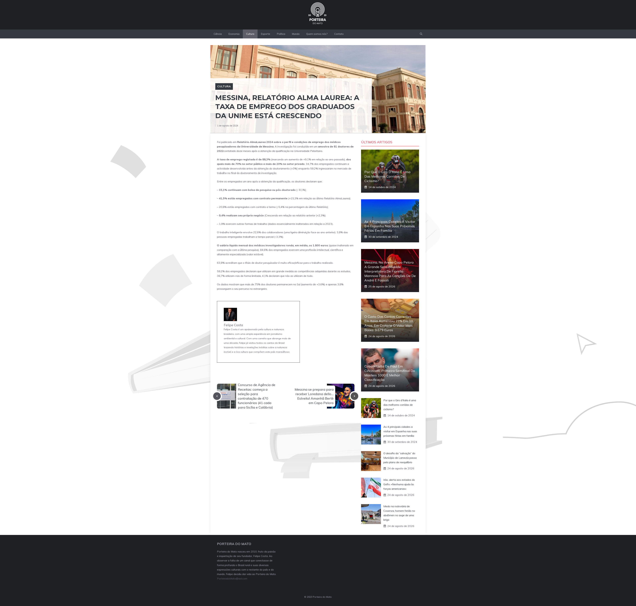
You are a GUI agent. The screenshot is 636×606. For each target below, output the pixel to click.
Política (281, 33)
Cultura (250, 33)
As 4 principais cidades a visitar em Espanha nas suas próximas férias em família (389, 226)
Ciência (218, 33)
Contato (339, 33)
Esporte (265, 33)
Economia (233, 33)
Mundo (296, 33)
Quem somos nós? (317, 33)
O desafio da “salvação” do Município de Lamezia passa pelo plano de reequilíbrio (400, 458)
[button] (421, 33)
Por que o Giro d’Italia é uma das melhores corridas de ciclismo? (387, 176)
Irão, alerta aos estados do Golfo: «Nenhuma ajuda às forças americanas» (399, 484)
